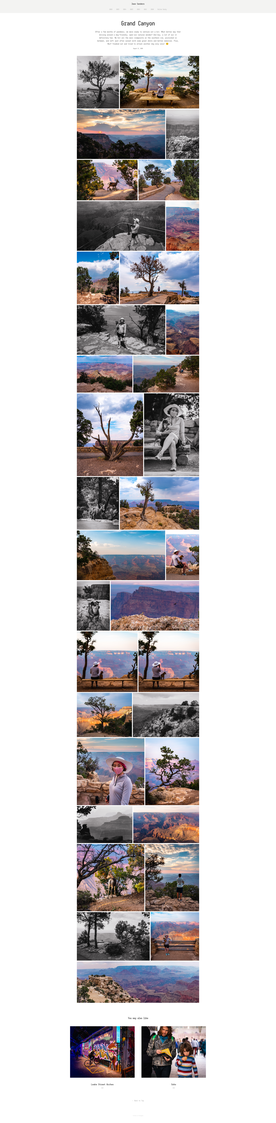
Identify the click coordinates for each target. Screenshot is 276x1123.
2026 (110, 9)
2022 (138, 9)
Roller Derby (162, 9)
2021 (145, 9)
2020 (152, 9)
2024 (124, 9)
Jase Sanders (138, 3)
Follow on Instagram (138, 1115)
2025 (117, 9)
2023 (131, 9)
